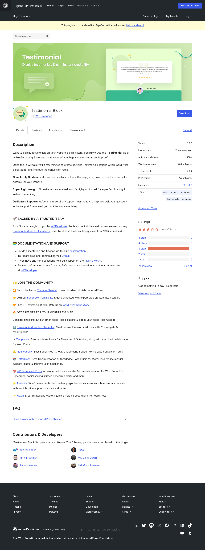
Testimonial (185, 192)
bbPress (164, 506)
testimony (186, 199)
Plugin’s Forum (93, 260)
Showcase (54, 496)
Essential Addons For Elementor (35, 327)
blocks (174, 192)
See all (188, 266)
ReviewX (22, 383)
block (166, 192)
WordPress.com (168, 496)
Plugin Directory (21, 16)
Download (184, 113)
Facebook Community (40, 297)
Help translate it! (135, 25)
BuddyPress (166, 511)
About (16, 496)
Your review (145, 266)
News (16, 501)
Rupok (81, 450)
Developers (92, 506)
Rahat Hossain (28, 465)
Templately (22, 339)
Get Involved (129, 496)
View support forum (149, 293)
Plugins (53, 506)
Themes (53, 501)
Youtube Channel (47, 290)
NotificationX (24, 351)
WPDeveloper (43, 116)
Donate (127, 506)
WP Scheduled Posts (29, 371)
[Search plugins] (47, 36)
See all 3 (187, 185)
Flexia (20, 395)
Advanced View (147, 208)
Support (187, 130)
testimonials (173, 199)
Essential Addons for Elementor (31, 231)
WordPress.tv (94, 511)
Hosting (17, 506)
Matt (162, 501)
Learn (89, 496)
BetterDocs (23, 359)
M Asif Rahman (28, 457)
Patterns (53, 511)
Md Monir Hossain (89, 465)
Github (66, 255)
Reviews (37, 130)
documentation (77, 251)
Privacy (17, 511)
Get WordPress (190, 5)
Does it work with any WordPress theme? (37, 419)
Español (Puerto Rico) (54, 529)
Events (126, 501)
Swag (126, 511)
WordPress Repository (76, 305)
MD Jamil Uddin (87, 457)
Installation (55, 130)
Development (77, 130)
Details (20, 130)
